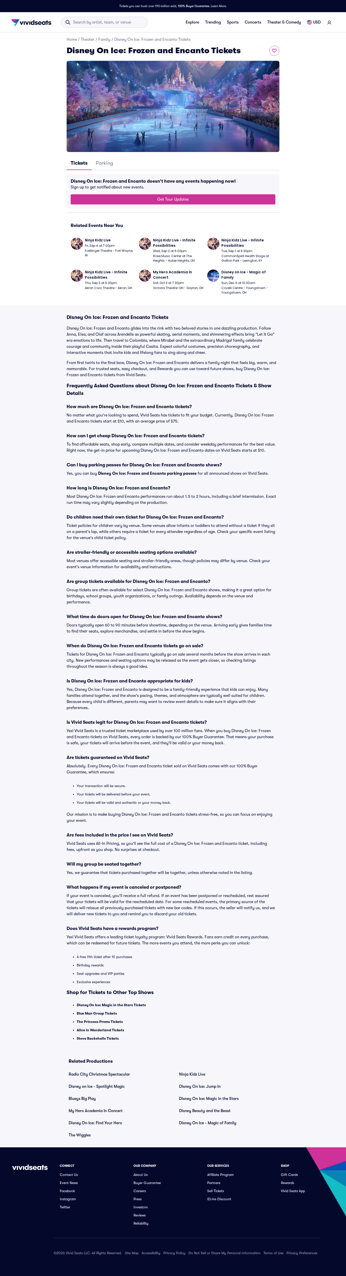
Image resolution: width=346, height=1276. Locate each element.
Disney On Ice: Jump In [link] (200, 1086)
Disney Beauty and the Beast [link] (204, 1111)
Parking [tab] (104, 163)
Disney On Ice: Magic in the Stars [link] (209, 1098)
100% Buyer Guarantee (193, 6)
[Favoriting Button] (274, 51)
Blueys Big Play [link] (82, 1098)
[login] (329, 22)
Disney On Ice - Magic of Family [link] (207, 1123)
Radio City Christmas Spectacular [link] (99, 1074)
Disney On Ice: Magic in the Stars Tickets (111, 1005)
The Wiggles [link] (80, 1135)
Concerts (253, 22)
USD (317, 22)
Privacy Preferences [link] (301, 1253)
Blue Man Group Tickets (97, 1013)
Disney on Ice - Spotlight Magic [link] (97, 1086)
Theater (87, 39)
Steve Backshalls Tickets (98, 1038)
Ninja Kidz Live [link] (192, 1074)
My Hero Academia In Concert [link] (96, 1111)
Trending (213, 22)
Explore (192, 22)
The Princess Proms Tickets (100, 1022)
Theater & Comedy (284, 22)
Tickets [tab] (79, 163)
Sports (233, 22)
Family (104, 39)
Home (72, 39)
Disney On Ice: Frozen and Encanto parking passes (147, 473)
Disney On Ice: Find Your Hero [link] (95, 1123)
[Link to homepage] (32, 22)
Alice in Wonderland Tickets (100, 1030)
